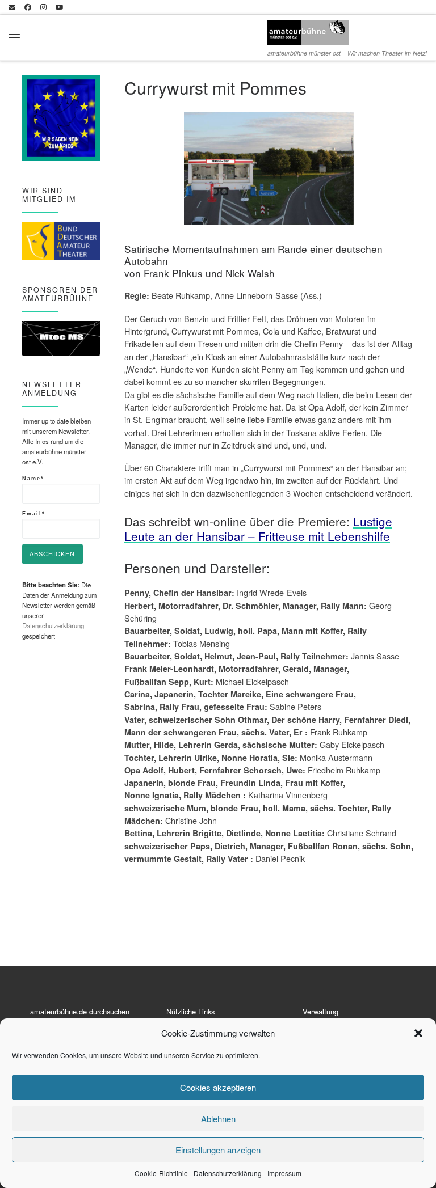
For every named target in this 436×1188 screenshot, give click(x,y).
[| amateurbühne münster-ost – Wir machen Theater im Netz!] (308, 30)
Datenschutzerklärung (228, 1173)
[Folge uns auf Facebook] (27, 7)
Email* (33, 513)
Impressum (284, 1173)
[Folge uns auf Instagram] (43, 7)
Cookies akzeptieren (218, 1087)
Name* (33, 478)
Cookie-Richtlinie (161, 1173)
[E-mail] (12, 7)
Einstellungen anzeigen (218, 1150)
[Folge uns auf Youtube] (60, 7)
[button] (418, 1033)
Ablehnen (218, 1118)
